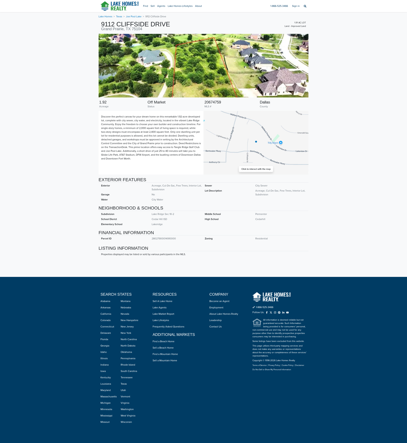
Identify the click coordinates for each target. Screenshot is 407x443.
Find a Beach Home (163, 341)
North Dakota (128, 345)
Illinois (104, 358)
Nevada (125, 314)
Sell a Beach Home (163, 347)
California (105, 314)
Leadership (215, 320)
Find (145, 6)
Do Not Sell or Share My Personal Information (271, 370)
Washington (127, 409)
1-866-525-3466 (279, 6)
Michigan (105, 403)
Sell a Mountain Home (165, 360)
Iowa (103, 371)
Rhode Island (128, 364)
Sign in (296, 6)
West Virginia (128, 415)
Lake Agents (159, 307)
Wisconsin (126, 422)
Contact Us (215, 326)
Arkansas (105, 307)
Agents (161, 6)
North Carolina (129, 339)
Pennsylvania (128, 358)
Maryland (105, 390)
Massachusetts (108, 396)
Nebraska (126, 307)
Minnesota (106, 409)
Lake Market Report (163, 314)
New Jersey (127, 326)
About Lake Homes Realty (223, 314)
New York (126, 333)
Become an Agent (219, 301)
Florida (104, 339)
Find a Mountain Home (165, 354)
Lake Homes (105, 16)
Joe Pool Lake (133, 16)
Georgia (104, 345)
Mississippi (106, 415)
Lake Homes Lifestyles (180, 6)
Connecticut (107, 326)
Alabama (105, 301)
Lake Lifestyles (161, 320)
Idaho (103, 352)
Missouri (105, 422)
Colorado (105, 320)
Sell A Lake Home (162, 301)
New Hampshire (129, 320)
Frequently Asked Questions (168, 326)
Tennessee (127, 377)
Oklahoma (126, 352)
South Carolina (129, 371)
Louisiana (105, 383)
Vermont (125, 396)
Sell (153, 6)
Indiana (104, 364)
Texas (119, 16)
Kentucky (105, 377)
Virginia (125, 403)
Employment (216, 307)
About (198, 6)
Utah (123, 390)
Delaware (105, 333)
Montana (125, 301)
